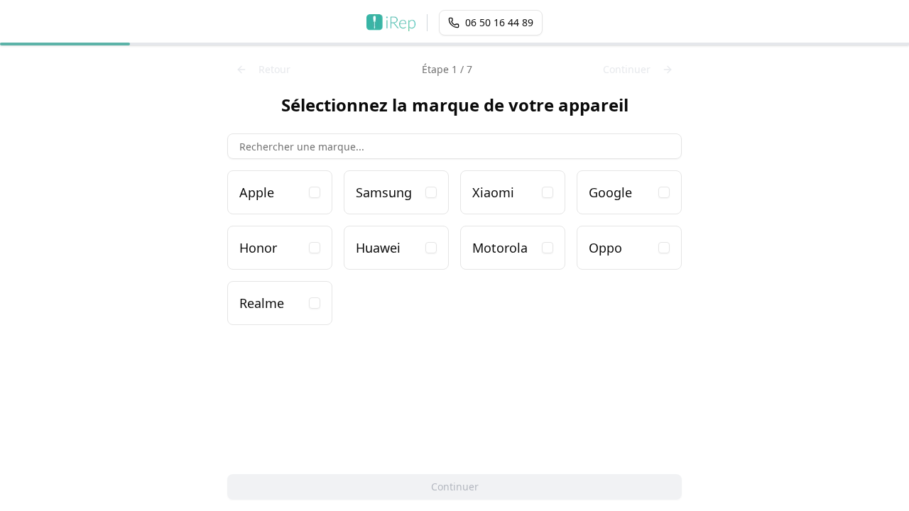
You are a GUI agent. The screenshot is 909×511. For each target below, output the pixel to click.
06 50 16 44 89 (499, 22)
